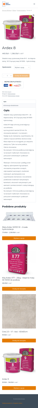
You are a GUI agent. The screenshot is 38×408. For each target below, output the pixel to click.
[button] (33, 15)
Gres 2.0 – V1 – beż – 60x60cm (15, 332)
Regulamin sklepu (18, 403)
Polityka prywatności (7, 403)
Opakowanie (6, 67)
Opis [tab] (4, 101)
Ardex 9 (5, 379)
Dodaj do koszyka (21, 76)
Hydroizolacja (11, 96)
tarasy (17, 96)
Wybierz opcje (19, 238)
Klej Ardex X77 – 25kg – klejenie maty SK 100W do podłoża (18, 279)
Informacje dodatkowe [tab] (10, 105)
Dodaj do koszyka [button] (19, 289)
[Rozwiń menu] (34, 4)
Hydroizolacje (11, 93)
